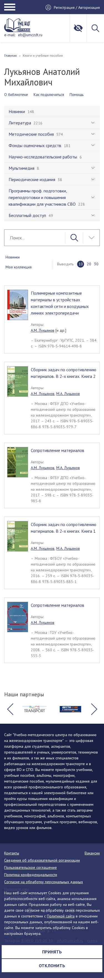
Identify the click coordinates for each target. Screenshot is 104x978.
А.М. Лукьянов (42, 330)
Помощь (76, 94)
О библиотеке (16, 94)
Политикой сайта (61, 916)
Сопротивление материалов (57, 450)
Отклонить (52, 965)
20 (89, 264)
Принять (52, 952)
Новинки (13, 257)
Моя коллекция (19, 267)
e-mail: (9, 34)
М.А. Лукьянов (68, 393)
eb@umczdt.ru (30, 34)
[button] (10, 709)
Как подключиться (49, 94)
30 (96, 264)
